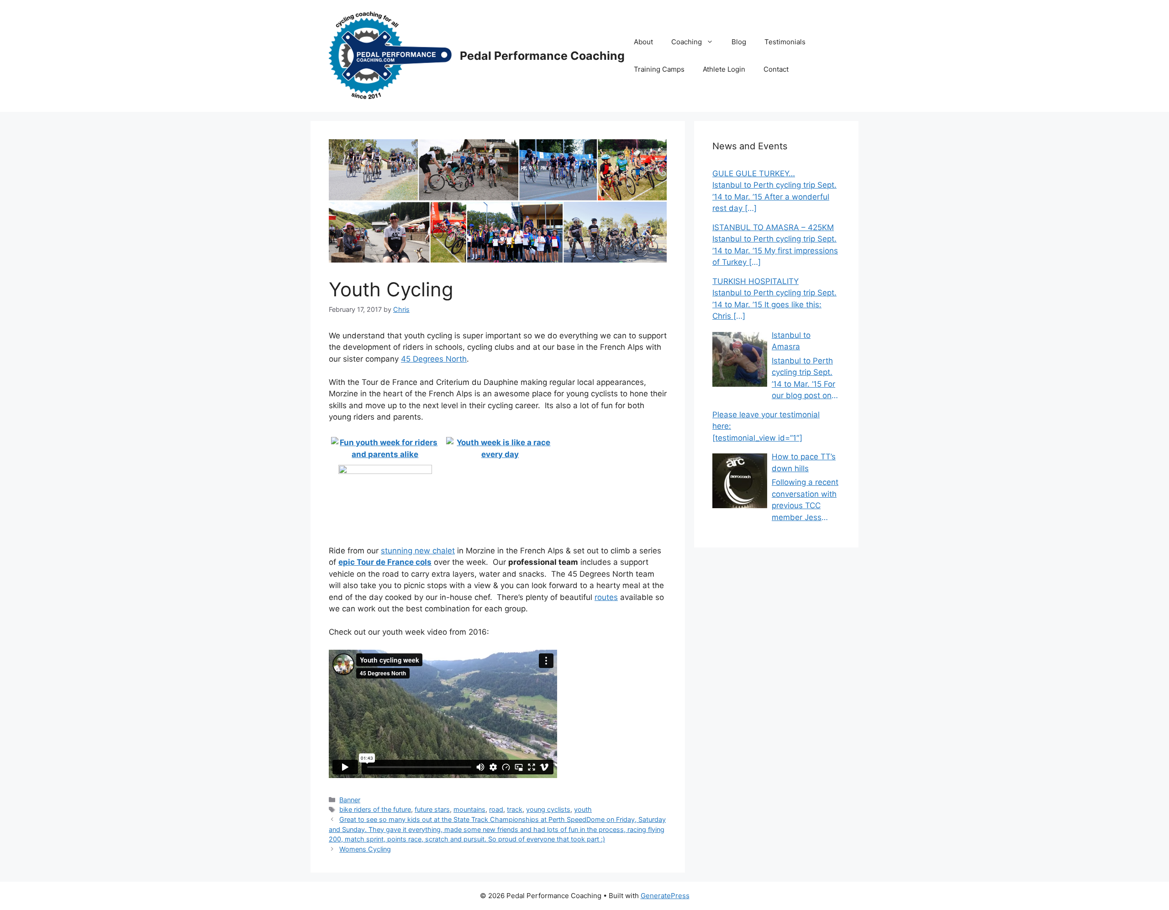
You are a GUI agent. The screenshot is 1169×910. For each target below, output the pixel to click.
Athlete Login (724, 69)
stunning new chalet (418, 550)
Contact (776, 69)
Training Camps (659, 69)
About (643, 41)
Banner (349, 800)
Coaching (686, 41)
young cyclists (548, 809)
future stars (432, 809)
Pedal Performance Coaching (542, 56)
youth (583, 809)
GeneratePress (665, 895)
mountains (469, 809)
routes (606, 597)
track (514, 809)
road (496, 809)
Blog (739, 41)
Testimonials (785, 41)
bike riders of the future (375, 809)
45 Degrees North (434, 358)
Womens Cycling (365, 849)
